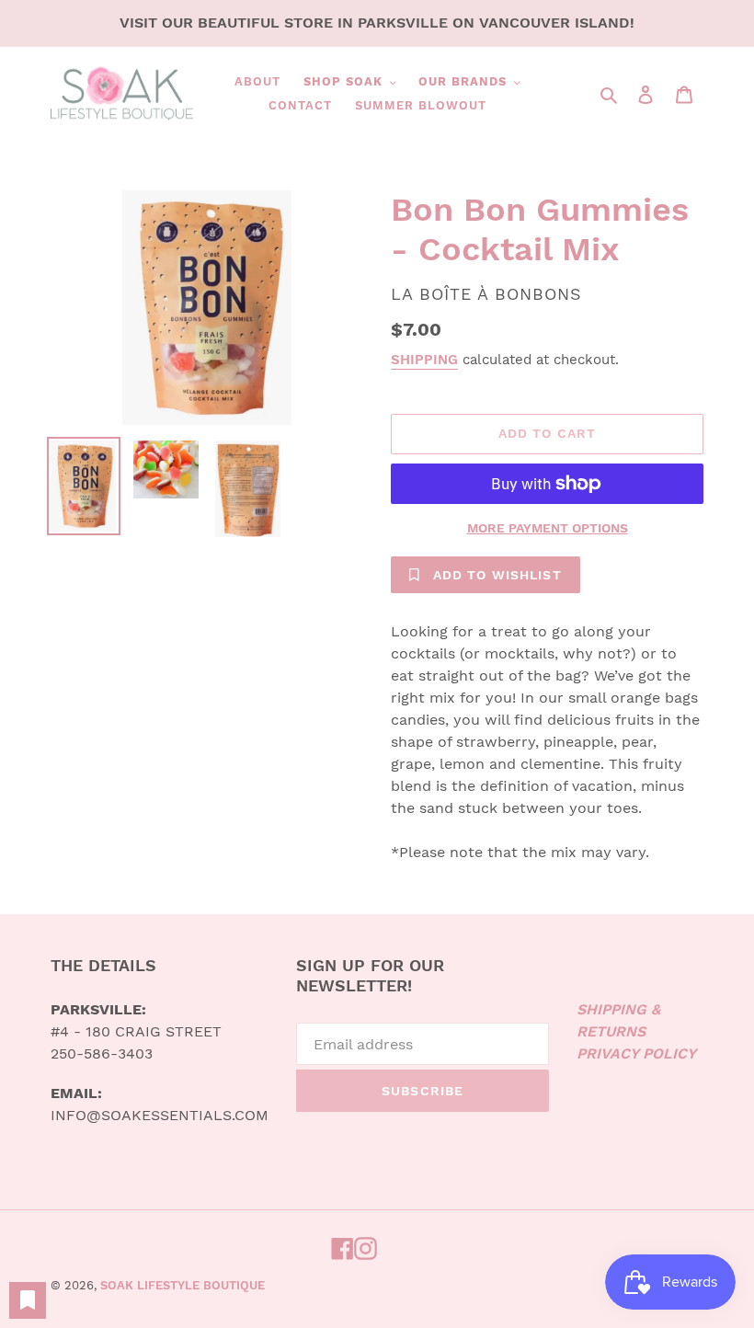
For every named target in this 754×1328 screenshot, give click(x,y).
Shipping (424, 359)
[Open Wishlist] (27, 1300)
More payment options (547, 528)
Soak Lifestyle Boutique (182, 1285)
